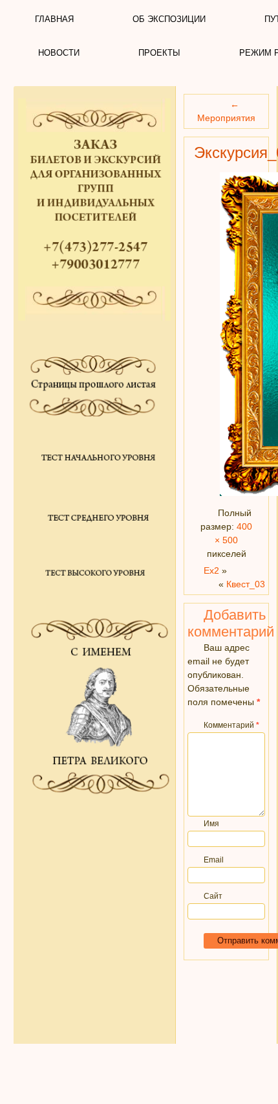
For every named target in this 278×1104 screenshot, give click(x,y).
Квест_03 (245, 584)
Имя (211, 823)
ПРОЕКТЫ (159, 53)
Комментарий (231, 725)
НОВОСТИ (59, 53)
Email (214, 859)
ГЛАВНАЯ (54, 19)
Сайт (213, 896)
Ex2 (211, 570)
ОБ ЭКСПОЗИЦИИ (169, 19)
